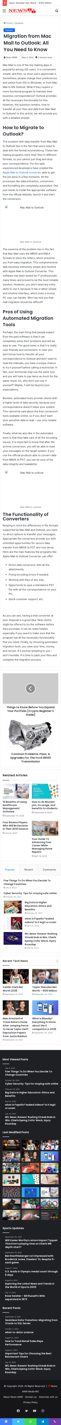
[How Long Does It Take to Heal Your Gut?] (49, 1179)
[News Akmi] (22, 10)
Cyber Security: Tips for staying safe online (30, 893)
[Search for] (56, 12)
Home (9, 23)
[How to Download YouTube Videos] (11, 1204)
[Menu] (4, 12)
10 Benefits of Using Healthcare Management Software (15, 806)
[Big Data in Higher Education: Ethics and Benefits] (13, 907)
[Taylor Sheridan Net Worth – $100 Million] (45, 976)
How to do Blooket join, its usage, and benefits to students (45, 805)
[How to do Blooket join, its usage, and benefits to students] (45, 791)
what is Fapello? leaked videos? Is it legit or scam (40, 920)
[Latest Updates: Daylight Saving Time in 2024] (11, 1215)
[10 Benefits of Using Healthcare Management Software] (16, 791)
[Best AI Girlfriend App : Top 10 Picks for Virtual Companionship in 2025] (11, 1145)
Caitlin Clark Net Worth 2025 (13, 988)
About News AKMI (13, 1397)
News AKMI (11, 57)
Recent (28, 869)
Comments (49, 869)
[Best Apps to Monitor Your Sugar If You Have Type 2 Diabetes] (30, 1215)
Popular (9, 869)
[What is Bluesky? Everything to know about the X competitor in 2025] (45, 1007)
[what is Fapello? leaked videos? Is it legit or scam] (13, 923)
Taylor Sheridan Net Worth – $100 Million (30, 3)
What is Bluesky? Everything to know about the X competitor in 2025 (44, 1024)
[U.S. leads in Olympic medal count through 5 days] (49, 1204)
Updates (18, 23)
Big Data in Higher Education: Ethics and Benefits (38, 906)
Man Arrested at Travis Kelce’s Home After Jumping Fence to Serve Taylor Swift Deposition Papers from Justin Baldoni (15, 1027)
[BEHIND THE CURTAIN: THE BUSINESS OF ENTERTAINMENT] (30, 1204)
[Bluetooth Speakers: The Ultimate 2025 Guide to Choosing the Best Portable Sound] (11, 1180)
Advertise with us (48, 1397)
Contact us (31, 1397)
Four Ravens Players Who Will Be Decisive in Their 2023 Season (15, 826)
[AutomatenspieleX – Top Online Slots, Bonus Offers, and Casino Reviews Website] (49, 1215)
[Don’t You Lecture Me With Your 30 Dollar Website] (11, 1192)
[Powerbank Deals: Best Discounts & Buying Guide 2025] (30, 1168)
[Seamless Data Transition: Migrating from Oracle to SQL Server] (30, 1192)
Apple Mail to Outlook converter (22, 172)
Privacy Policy (30, 1402)
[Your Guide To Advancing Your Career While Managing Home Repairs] (45, 828)
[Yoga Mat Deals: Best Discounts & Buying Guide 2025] (49, 1168)
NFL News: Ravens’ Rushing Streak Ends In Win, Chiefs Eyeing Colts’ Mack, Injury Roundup (41, 939)
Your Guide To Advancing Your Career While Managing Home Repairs (42, 845)
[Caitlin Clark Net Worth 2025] (16, 976)
